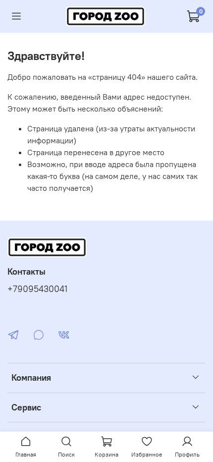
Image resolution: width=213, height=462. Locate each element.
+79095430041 (37, 289)
